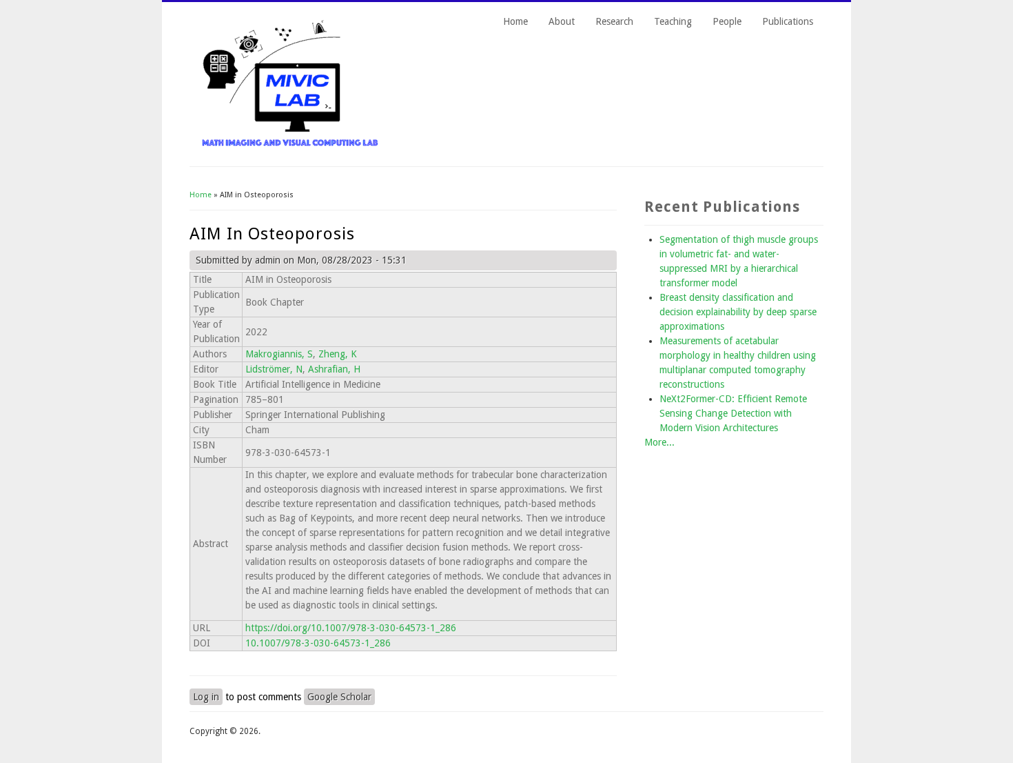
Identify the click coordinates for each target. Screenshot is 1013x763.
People (727, 21)
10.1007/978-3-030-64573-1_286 (318, 642)
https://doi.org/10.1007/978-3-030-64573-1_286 (350, 627)
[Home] (290, 144)
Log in (206, 696)
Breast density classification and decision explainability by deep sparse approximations (738, 312)
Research (614, 21)
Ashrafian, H (334, 369)
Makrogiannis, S (279, 353)
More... (659, 442)
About (562, 21)
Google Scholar (339, 696)
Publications (787, 21)
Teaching (673, 21)
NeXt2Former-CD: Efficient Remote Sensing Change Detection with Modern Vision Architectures (733, 413)
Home (515, 21)
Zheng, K (337, 353)
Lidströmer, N (274, 369)
